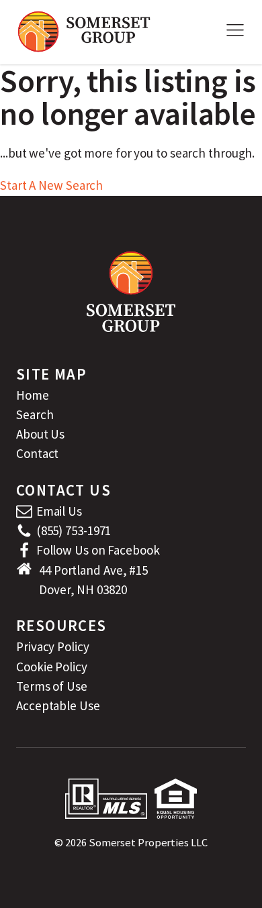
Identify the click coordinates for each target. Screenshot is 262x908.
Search (34, 414)
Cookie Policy (51, 667)
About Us (40, 434)
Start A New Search (51, 185)
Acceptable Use (58, 705)
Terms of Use (51, 686)
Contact (37, 453)
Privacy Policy (52, 646)
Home (32, 395)
